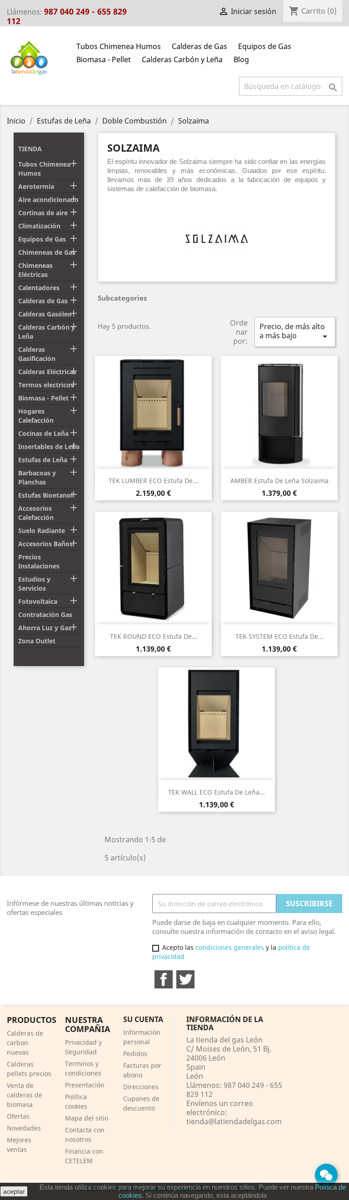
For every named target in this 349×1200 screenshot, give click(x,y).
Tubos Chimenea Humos (118, 46)
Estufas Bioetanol (45, 495)
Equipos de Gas (264, 46)
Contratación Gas (45, 614)
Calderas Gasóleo (45, 314)
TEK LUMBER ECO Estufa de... (153, 480)
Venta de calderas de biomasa (24, 1095)
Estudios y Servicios (34, 584)
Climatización (39, 226)
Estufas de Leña (42, 459)
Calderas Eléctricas (47, 371)
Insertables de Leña (49, 446)
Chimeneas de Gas (46, 252)
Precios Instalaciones (39, 561)
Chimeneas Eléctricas (35, 270)
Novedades (24, 1128)
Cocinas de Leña (43, 433)
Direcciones (141, 1086)
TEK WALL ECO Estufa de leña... (216, 792)
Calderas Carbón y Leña (182, 59)
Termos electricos (46, 384)
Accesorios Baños (45, 543)
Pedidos (135, 1053)
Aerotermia (36, 186)
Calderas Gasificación (36, 354)
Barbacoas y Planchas (37, 477)
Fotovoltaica (37, 601)
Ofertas (18, 1116)
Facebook (164, 979)
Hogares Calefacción (36, 416)
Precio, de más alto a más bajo (294, 331)
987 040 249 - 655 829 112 (67, 16)
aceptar (14, 1191)
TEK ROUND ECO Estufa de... (153, 636)
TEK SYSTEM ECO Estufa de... (279, 636)
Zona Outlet (36, 641)
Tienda (30, 148)
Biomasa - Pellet (103, 59)
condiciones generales (229, 947)
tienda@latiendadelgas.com (234, 1121)
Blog (241, 59)
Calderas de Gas (199, 46)
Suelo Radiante (41, 530)
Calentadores (39, 287)
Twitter (185, 979)
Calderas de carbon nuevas (25, 1043)
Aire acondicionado (48, 199)
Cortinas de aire (43, 212)
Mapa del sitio (86, 1118)
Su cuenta (143, 1019)
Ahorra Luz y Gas (44, 627)
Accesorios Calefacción (36, 513)
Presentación (85, 1085)
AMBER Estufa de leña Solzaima (279, 480)
